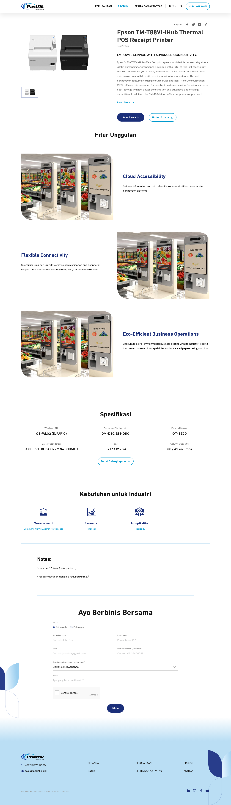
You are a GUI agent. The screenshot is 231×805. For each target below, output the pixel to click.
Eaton (91, 771)
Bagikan (178, 24)
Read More (123, 102)
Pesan (55, 675)
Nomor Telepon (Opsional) (129, 649)
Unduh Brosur (160, 117)
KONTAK (188, 771)
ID (170, 6)
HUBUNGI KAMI (198, 6)
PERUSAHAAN (103, 6)
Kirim (115, 708)
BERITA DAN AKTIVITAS (148, 6)
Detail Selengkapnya (113, 461)
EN (174, 6)
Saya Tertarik (130, 117)
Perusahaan (122, 635)
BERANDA (93, 763)
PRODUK (123, 6)
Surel (55, 649)
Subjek (56, 622)
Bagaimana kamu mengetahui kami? (69, 662)
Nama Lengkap (59, 635)
